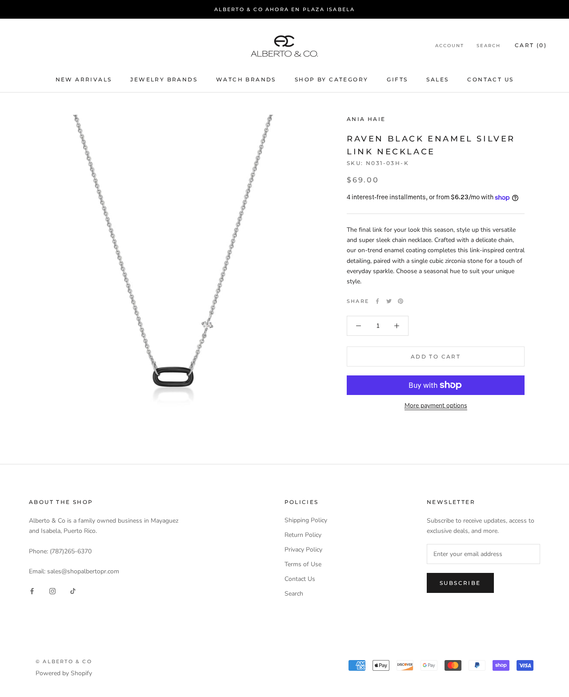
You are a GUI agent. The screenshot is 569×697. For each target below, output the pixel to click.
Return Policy (302, 535)
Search (489, 46)
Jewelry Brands (163, 79)
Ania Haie (366, 119)
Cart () (531, 45)
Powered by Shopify (64, 673)
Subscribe (460, 583)
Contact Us (490, 79)
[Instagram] (52, 590)
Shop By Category (331, 79)
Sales (437, 79)
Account (449, 46)
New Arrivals (84, 79)
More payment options (436, 405)
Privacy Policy (303, 549)
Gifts (397, 79)
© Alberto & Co (64, 661)
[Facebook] (377, 301)
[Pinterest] (400, 301)
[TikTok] (73, 590)
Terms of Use (302, 564)
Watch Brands (246, 79)
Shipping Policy (305, 520)
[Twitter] (389, 301)
